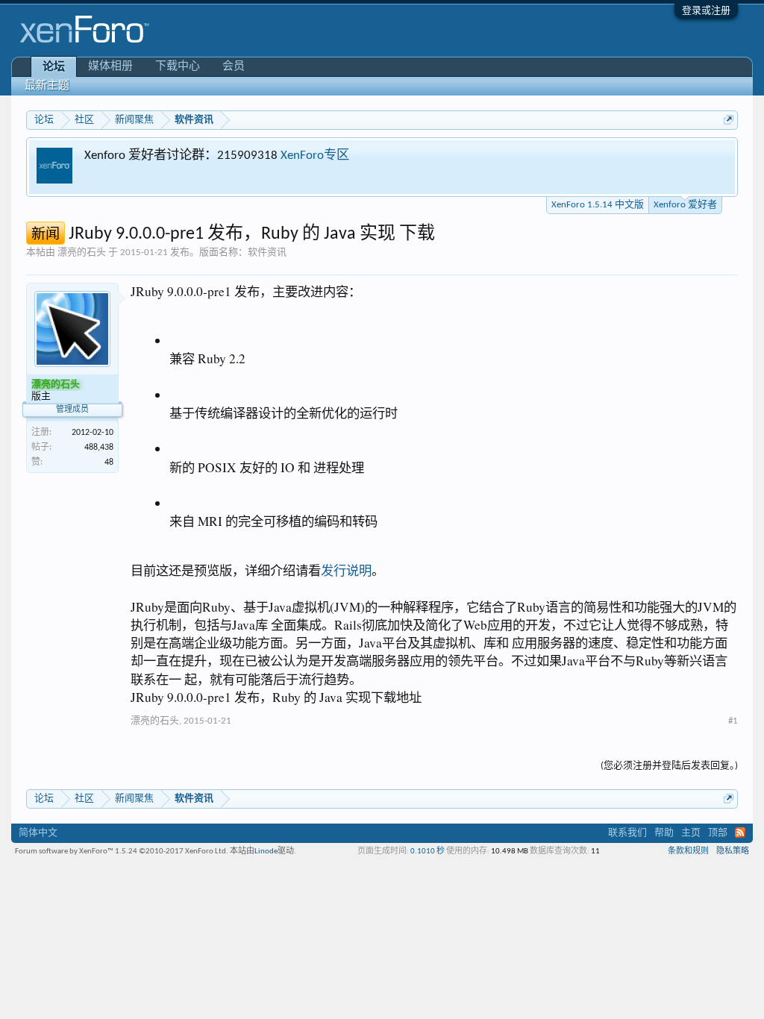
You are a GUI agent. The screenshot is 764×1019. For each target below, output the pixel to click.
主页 (691, 833)
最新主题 (47, 86)
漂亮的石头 (81, 252)
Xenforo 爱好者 (685, 205)
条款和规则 (688, 851)
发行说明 (346, 570)
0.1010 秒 (427, 851)
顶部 (717, 833)
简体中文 (38, 833)
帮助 (664, 833)
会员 (233, 66)
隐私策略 (732, 851)
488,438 (98, 447)
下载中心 (177, 66)
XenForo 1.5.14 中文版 (597, 205)
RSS (740, 832)
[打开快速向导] (728, 120)
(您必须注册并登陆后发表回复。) (669, 766)
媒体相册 (110, 66)
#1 (733, 721)
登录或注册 (706, 11)
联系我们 (627, 833)
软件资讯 (267, 252)
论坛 (54, 67)
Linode (266, 851)
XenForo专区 (315, 155)
